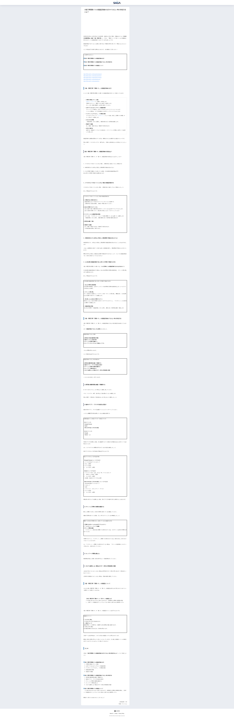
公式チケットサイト (90, 101)
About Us (111, 713)
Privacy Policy (121, 713)
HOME (118, 711)
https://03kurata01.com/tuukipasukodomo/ (92, 75)
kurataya (125, 703)
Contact (116, 713)
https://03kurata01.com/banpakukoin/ (91, 81)
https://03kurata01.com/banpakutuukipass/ (92, 74)
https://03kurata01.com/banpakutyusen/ (91, 79)
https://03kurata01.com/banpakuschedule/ (92, 77)
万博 (126, 701)
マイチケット (101, 115)
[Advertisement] (105, 24)
